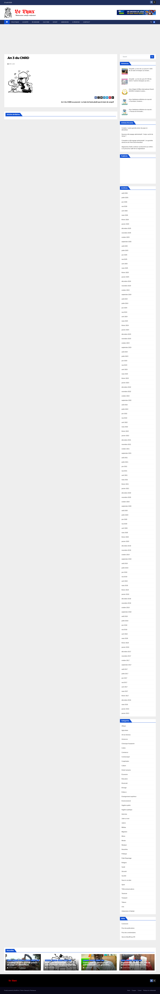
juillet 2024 (125, 303)
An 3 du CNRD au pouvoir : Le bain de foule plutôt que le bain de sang (86, 102)
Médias (124, 827)
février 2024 (125, 325)
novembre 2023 (126, 338)
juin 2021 (124, 466)
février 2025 (125, 272)
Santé (123, 867)
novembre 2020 (126, 497)
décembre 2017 (126, 651)
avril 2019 (125, 581)
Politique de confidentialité (149, 990)
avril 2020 (125, 528)
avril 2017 (125, 687)
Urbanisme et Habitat (128, 911)
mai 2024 (124, 312)
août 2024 (125, 299)
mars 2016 (125, 704)
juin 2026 (124, 202)
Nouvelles (125, 849)
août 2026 (125, 193)
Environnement (126, 801)
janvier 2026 (125, 224)
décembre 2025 (126, 228)
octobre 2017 (126, 660)
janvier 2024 (125, 330)
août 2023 (125, 352)
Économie (35, 22)
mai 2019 (124, 576)
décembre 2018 (126, 598)
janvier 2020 (125, 541)
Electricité (125, 783)
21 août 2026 (126, 967)
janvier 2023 (125, 382)
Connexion (125, 923)
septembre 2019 (126, 559)
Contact (86, 22)
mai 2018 (124, 629)
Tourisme (124, 893)
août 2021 (125, 457)
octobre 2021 (126, 449)
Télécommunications (128, 889)
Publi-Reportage (127, 858)
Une (123, 906)
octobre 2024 (126, 290)
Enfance (124, 792)
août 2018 (125, 616)
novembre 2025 (126, 233)
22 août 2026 (12, 967)
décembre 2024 (126, 281)
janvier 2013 (125, 713)
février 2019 (125, 590)
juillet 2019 (125, 568)
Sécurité (124, 871)
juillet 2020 (125, 515)
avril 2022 (125, 422)
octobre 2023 (126, 343)
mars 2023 (125, 374)
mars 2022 (125, 427)
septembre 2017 (126, 665)
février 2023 (125, 378)
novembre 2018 (126, 603)
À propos (76, 22)
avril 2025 (125, 263)
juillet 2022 (125, 409)
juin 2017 (124, 678)
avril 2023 (125, 369)
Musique (124, 845)
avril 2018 (125, 634)
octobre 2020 (126, 501)
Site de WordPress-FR (128, 937)
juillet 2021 (125, 462)
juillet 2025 (125, 250)
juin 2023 (124, 360)
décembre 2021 (126, 440)
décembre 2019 (126, 546)
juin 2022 (124, 413)
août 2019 (125, 563)
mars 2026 (125, 215)
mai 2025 (124, 259)
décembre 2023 (126, 334)
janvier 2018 (125, 647)
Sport (55, 22)
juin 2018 (124, 625)
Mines (123, 836)
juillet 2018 (125, 620)
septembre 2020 (126, 506)
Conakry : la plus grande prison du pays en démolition (22, 963)
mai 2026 (124, 206)
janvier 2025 (125, 277)
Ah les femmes (126, 734)
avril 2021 (125, 475)
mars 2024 (125, 321)
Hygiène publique (127, 809)
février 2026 (125, 219)
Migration (124, 831)
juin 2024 (124, 307)
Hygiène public (126, 805)
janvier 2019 (125, 594)
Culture (46, 22)
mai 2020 (124, 523)
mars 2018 (125, 638)
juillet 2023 (125, 356)
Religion (124, 862)
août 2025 (125, 246)
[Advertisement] (80, 36)
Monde (124, 840)
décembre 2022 (126, 387)
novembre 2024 (126, 285)
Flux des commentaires (129, 932)
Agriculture (125, 730)
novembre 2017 (126, 656)
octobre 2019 (126, 554)
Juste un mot (125, 818)
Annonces (65, 22)
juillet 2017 (125, 673)
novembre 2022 (126, 391)
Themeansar (33, 990)
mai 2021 (124, 471)
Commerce (125, 752)
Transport (124, 898)
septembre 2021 (126, 453)
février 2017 (125, 695)
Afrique (124, 726)
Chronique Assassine (128, 743)
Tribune (124, 902)
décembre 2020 (126, 493)
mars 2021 (125, 479)
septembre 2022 (126, 400)
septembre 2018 (126, 612)
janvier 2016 (125, 709)
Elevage (124, 787)
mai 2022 (124, 418)
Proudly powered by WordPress (12, 990)
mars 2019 (125, 585)
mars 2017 (125, 691)
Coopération (125, 761)
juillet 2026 (125, 197)
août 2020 (125, 510)
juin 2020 (124, 519)
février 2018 (125, 643)
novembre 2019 (126, 550)
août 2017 (125, 669)
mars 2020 (125, 532)
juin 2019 (124, 572)
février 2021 (125, 484)
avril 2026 (125, 211)
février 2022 (125, 431)
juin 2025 (124, 255)
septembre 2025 (126, 241)
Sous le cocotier (126, 880)
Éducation (125, 779)
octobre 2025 (126, 237)
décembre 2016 (126, 700)
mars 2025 (125, 268)
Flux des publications (128, 928)
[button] (151, 22)
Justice (124, 823)
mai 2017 (124, 682)
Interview (124, 814)
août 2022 (125, 404)
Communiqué (126, 757)
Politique (15, 22)
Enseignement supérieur (129, 796)
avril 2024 (125, 316)
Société (25, 22)
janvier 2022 (125, 435)
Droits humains (126, 770)
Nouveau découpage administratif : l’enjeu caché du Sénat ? (60, 964)
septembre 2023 (126, 347)
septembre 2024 (126, 294)
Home (128, 990)
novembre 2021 (126, 444)
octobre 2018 (126, 607)
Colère (124, 748)
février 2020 (125, 537)
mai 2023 (124, 365)
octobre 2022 (126, 396)
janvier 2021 (125, 488)
